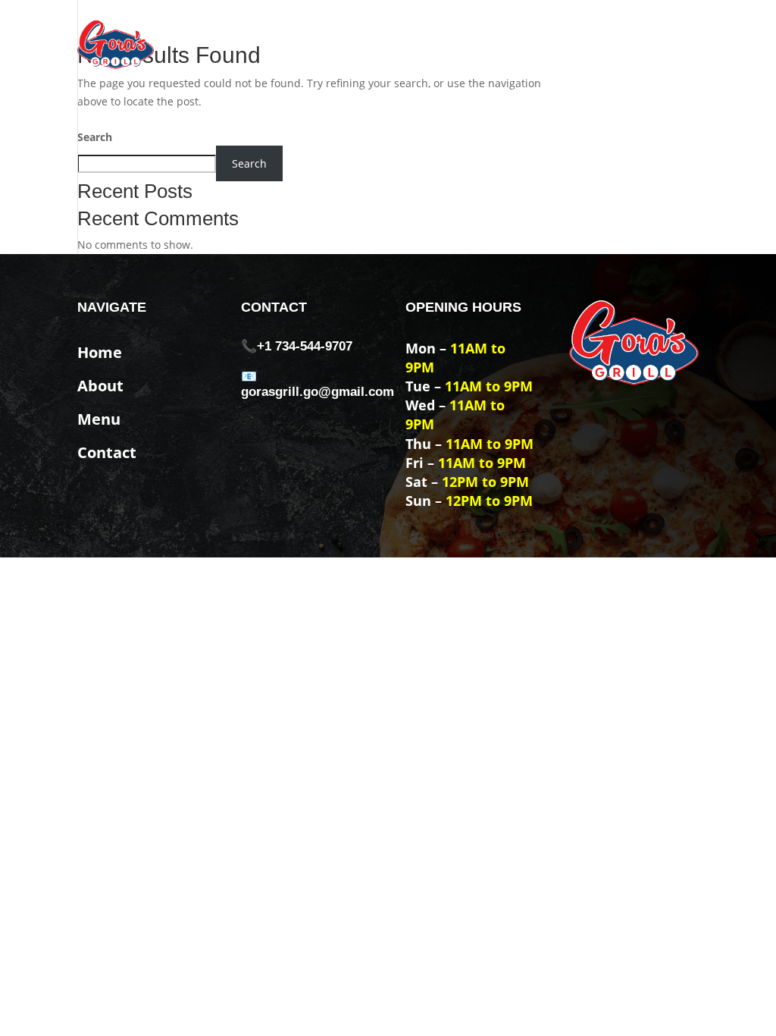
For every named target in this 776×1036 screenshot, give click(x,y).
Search (94, 137)
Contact (673, 44)
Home (504, 44)
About (559, 44)
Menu (613, 44)
